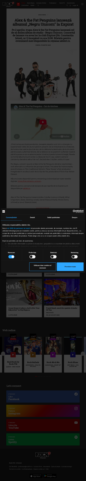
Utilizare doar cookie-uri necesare (42, 267)
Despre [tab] (74, 217)
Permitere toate (70, 267)
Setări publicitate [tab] (53, 217)
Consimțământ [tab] (11, 217)
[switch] (32, 256)
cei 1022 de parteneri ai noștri (18, 228)
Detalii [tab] (32, 217)
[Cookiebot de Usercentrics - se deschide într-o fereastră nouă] (74, 211)
